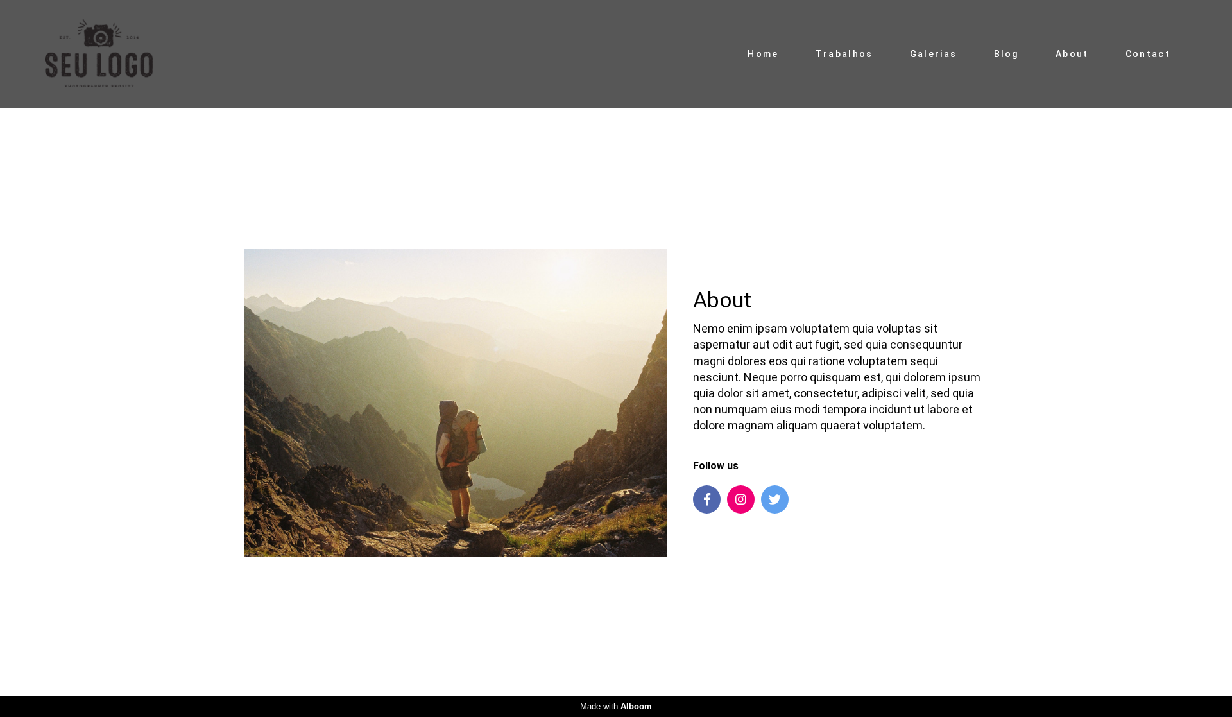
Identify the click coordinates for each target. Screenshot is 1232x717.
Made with (616, 706)
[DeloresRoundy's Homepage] (112, 54)
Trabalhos (844, 54)
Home (763, 54)
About (1072, 54)
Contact (1147, 54)
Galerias (933, 54)
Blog (1006, 54)
